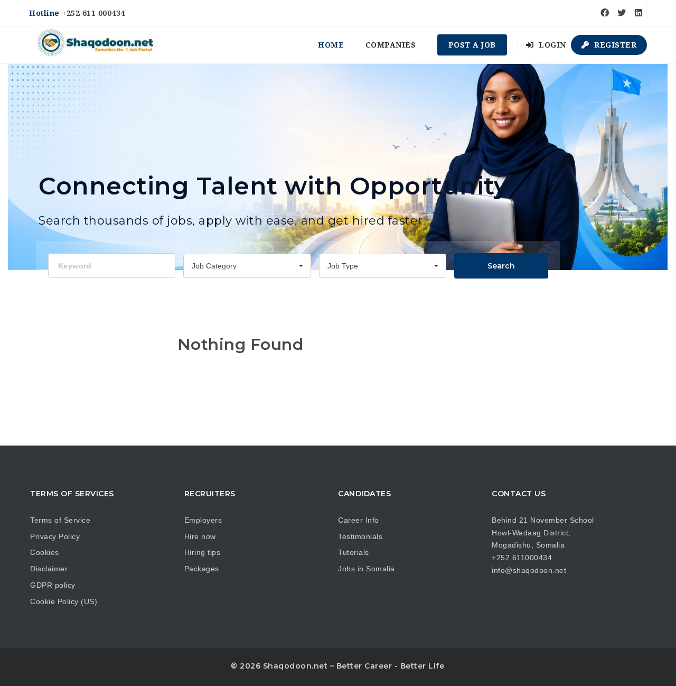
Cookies (44, 552)
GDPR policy (53, 585)
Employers (203, 520)
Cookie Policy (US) (63, 601)
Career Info (358, 520)
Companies (390, 45)
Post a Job (472, 45)
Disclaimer (49, 568)
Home (331, 45)
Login (551, 45)
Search (501, 266)
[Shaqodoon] (96, 44)
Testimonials (360, 536)
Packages (201, 568)
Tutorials (353, 552)
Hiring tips (202, 552)
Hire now (200, 536)
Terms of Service (60, 520)
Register (614, 45)
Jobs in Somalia (366, 568)
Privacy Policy (55, 536)
